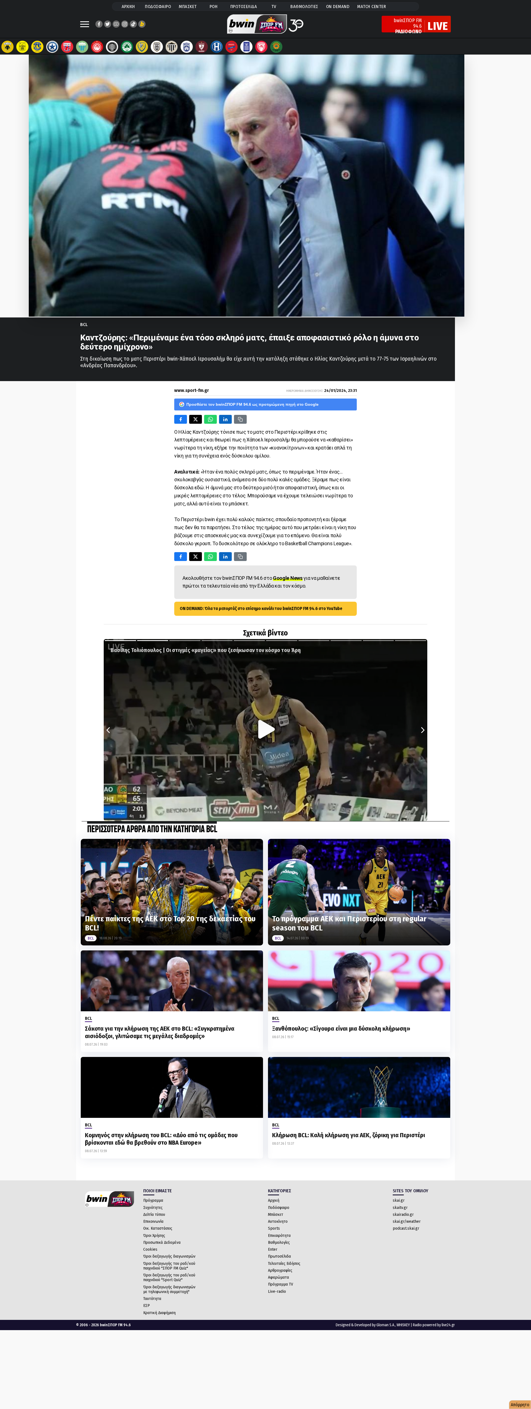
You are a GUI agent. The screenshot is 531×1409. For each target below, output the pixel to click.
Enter (272, 1249)
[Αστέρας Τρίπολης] (37, 47)
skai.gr (399, 1200)
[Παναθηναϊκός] (127, 47)
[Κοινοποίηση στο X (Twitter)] (195, 419)
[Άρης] (22, 47)
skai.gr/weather (407, 1221)
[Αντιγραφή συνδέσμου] (240, 419)
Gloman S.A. (385, 1325)
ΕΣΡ (146, 1305)
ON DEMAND (338, 6)
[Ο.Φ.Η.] (112, 47)
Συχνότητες (153, 1207)
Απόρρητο (520, 1404)
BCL (84, 324)
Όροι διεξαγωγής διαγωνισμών (169, 1256)
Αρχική (273, 1200)
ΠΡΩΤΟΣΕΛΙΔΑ (243, 6)
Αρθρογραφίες (280, 1270)
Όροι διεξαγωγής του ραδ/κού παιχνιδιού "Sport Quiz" (169, 1277)
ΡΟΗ (214, 6)
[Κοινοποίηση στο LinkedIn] (225, 419)
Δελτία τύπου (154, 1214)
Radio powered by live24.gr (434, 1325)
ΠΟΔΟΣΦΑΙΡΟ (158, 6)
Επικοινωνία (153, 1221)
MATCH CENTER (371, 6)
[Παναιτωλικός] (142, 47)
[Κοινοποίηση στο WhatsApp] (210, 419)
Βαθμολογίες (279, 1242)
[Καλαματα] (172, 47)
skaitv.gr (400, 1207)
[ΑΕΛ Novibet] (202, 47)
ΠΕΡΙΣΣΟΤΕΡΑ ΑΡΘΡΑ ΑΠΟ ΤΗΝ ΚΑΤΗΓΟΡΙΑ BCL (152, 829)
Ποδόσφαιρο (278, 1207)
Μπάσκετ (275, 1214)
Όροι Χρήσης (154, 1235)
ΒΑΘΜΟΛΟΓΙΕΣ (304, 6)
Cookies (150, 1249)
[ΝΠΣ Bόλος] (67, 47)
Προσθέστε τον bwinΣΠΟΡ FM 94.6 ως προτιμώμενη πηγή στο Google (252, 404)
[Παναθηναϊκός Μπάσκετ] (276, 47)
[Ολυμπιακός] (97, 47)
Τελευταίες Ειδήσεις (284, 1263)
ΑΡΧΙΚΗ (128, 6)
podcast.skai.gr (406, 1228)
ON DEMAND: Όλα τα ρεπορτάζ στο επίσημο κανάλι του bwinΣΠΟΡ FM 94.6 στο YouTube (261, 608)
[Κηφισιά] (187, 47)
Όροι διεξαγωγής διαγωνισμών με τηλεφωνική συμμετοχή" (169, 1289)
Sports (274, 1228)
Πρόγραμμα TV (280, 1284)
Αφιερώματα (278, 1277)
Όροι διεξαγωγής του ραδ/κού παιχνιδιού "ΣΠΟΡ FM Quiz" (169, 1266)
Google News (288, 578)
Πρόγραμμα (153, 1200)
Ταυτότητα (152, 1298)
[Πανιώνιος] (231, 47)
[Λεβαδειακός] (82, 47)
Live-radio (277, 1291)
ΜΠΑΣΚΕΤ (188, 6)
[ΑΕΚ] (7, 47)
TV (273, 6)
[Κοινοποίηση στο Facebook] (180, 419)
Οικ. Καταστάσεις (157, 1228)
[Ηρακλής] (216, 47)
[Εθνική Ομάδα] (246, 47)
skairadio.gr (403, 1214)
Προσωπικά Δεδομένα (162, 1242)
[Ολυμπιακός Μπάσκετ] (261, 47)
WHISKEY (403, 1325)
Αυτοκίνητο (278, 1221)
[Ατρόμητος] (52, 47)
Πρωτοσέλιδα (279, 1256)
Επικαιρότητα (279, 1235)
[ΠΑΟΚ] (157, 47)
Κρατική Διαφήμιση (159, 1312)
